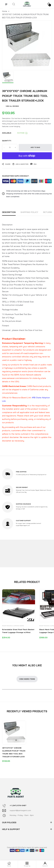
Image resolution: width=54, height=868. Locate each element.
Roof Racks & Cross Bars (13, 626)
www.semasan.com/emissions (15, 378)
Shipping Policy (29, 212)
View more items (27, 679)
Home (4, 11)
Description (9, 212)
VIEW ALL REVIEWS (12, 106)
